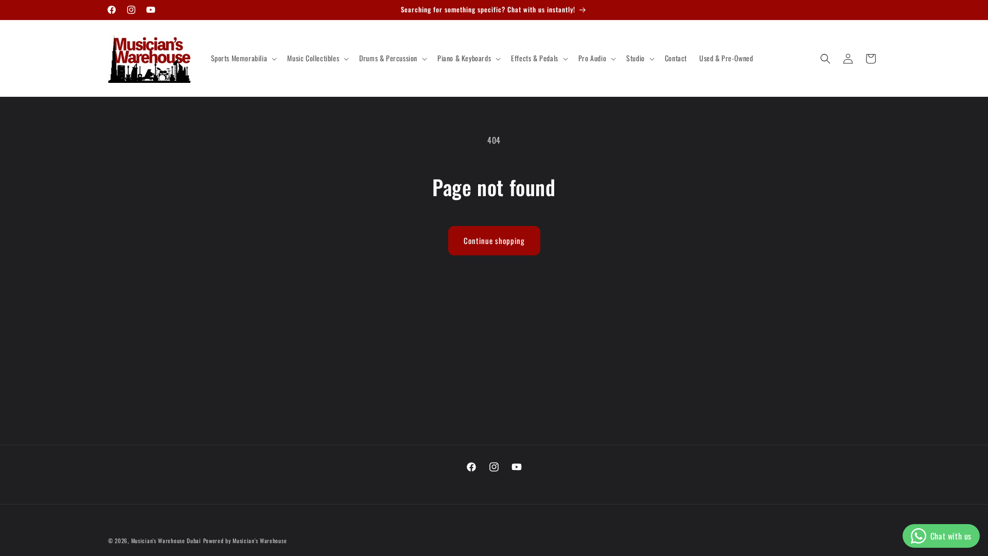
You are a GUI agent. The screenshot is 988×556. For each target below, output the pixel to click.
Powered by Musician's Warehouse (245, 540)
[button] (243, 58)
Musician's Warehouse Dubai (166, 540)
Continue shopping (494, 240)
